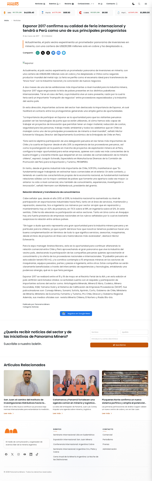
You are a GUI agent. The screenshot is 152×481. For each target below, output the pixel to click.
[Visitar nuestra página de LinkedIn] (30, 454)
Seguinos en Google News (79, 313)
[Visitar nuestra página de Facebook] (6, 454)
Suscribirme (121, 345)
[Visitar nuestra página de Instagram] (18, 454)
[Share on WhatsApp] (38, 53)
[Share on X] (43, 53)
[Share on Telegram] (64, 53)
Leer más (8, 413)
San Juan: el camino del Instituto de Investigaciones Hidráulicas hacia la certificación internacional (24, 403)
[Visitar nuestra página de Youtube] (24, 454)
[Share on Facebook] (58, 53)
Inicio (6, 20)
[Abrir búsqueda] (139, 3)
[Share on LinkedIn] (53, 53)
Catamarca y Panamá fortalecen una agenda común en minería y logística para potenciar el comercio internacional (75, 403)
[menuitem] (40, 4)
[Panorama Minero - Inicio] (13, 3)
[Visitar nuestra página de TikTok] (37, 454)
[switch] (133, 3)
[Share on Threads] (48, 53)
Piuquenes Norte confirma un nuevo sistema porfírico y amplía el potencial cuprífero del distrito (123, 403)
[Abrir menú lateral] (145, 3)
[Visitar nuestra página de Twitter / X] (12, 454)
